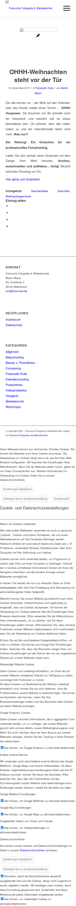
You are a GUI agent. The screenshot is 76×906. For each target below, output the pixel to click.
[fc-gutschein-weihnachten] (38, 46)
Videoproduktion (16, 390)
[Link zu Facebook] (61, 440)
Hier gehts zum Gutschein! (23, 179)
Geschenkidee (39, 191)
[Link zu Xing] (67, 440)
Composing (13, 368)
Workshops (13, 407)
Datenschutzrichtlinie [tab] (12, 839)
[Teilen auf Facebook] (11, 205)
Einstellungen (61, 498)
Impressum (13, 319)
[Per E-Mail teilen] (11, 226)
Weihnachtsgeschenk (18, 196)
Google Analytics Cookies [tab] (15, 713)
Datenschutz (14, 325)
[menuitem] (64, 8)
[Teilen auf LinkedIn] (11, 219)
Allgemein (12, 351)
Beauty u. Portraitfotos (20, 362)
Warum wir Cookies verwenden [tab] (18, 524)
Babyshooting (15, 357)
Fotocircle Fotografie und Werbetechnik (28, 435)
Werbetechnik (15, 401)
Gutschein (64, 191)
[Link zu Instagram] (55, 440)
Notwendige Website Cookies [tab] (17, 664)
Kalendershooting (17, 379)
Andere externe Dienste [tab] (14, 755)
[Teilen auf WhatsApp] (11, 212)
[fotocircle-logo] (31, 8)
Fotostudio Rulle (44, 88)
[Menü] (64, 8)
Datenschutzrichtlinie (32, 850)
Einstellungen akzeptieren (17, 489)
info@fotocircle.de (16, 291)
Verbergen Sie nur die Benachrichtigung (25, 498)
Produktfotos (14, 384)
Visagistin (12, 396)
